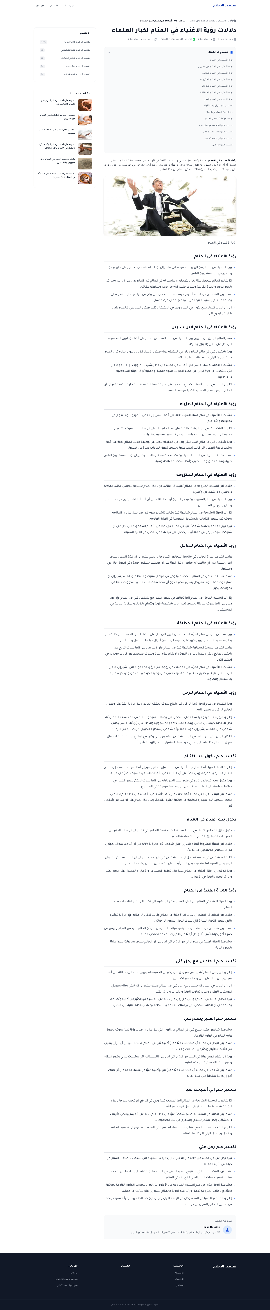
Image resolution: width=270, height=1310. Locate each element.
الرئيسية (70, 6)
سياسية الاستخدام (67, 1285)
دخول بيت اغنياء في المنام (219, 112)
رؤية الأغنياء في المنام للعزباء (217, 73)
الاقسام (54, 6)
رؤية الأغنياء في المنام (221, 60)
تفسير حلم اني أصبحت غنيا (219, 138)
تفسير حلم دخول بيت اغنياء (218, 106)
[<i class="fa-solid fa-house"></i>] (233, 21)
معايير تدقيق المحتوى (66, 1279)
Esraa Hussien (225, 39)
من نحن (40, 6)
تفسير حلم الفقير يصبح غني (218, 132)
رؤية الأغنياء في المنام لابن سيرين (215, 66)
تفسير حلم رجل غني (222, 145)
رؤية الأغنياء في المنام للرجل (218, 99)
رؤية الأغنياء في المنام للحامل (217, 86)
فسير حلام (224, 6)
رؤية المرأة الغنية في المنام (219, 119)
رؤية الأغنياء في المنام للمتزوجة (216, 79)
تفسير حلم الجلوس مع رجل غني (216, 125)
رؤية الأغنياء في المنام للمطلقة (216, 93)
